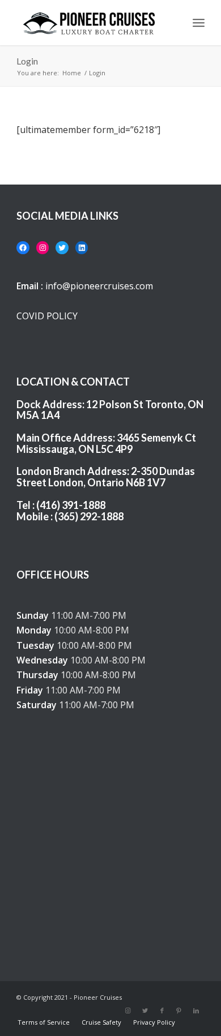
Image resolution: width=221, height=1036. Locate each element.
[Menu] (199, 22)
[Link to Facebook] (162, 1010)
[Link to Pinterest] (179, 1010)
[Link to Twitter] (145, 1010)
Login (27, 60)
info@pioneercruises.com (99, 286)
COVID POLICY (47, 316)
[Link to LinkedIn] (196, 1010)
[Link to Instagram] (128, 1010)
